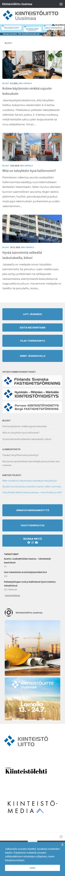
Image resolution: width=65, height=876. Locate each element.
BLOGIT (6, 420)
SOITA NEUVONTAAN (32, 327)
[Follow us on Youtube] (36, 542)
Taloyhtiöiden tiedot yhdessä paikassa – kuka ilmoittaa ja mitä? (32, 492)
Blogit (5, 83)
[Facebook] (28, 542)
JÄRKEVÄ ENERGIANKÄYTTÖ (32, 510)
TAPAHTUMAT (11, 554)
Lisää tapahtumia (12, 595)
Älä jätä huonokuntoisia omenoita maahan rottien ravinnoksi (31, 486)
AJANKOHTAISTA (11, 449)
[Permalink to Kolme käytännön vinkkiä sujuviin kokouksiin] (32, 65)
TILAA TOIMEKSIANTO (32, 340)
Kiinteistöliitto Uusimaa (17, 4)
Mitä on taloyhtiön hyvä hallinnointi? (29, 170)
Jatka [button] (32, 868)
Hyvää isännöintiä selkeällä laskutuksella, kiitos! (26, 439)
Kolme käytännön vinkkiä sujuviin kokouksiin (24, 426)
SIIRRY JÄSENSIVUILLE (32, 356)
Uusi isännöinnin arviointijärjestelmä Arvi (25, 572)
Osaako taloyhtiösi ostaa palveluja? (20, 455)
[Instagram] (32, 542)
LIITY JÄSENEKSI (32, 314)
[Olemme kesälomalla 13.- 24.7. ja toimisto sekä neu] (32, 705)
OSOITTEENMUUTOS (32, 525)
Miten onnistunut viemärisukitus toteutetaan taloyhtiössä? (29, 480)
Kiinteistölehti (11, 475)
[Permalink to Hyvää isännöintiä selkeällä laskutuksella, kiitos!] (32, 229)
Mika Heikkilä (25, 83)
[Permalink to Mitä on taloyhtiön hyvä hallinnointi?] (32, 147)
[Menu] (61, 4)
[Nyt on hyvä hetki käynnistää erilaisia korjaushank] (32, 648)
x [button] (62, 844)
